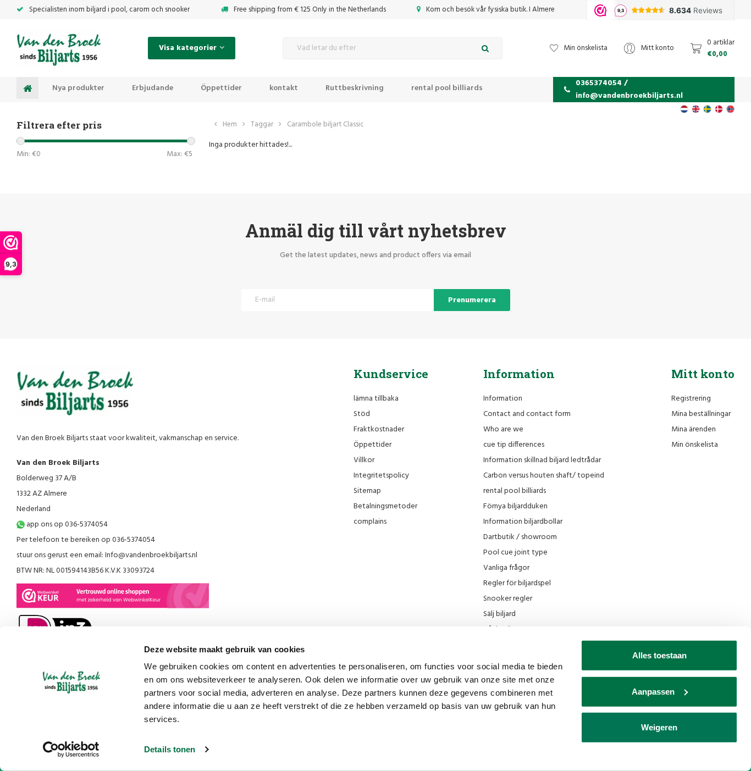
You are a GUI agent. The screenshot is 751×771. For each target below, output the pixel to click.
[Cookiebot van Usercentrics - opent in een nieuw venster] (71, 749)
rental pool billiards (447, 88)
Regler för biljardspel (517, 583)
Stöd (362, 414)
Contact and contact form (527, 414)
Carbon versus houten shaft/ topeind (543, 475)
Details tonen (169, 749)
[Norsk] (730, 109)
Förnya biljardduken (515, 506)
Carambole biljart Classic (325, 124)
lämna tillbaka (376, 398)
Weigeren (659, 727)
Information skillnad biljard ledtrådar (542, 460)
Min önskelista (694, 445)
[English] (696, 109)
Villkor (364, 460)
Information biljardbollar (522, 521)
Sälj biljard (499, 614)
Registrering (691, 398)
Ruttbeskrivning (354, 88)
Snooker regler (507, 598)
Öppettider (221, 88)
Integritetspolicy (381, 475)
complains (370, 521)
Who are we (503, 429)
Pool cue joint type (515, 552)
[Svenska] (707, 109)
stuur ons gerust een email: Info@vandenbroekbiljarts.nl (106, 555)
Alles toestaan (659, 655)
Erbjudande (152, 88)
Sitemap (367, 491)
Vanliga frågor (506, 568)
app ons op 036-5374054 (66, 524)
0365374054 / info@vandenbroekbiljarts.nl (629, 89)
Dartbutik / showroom (520, 537)
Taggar (262, 124)
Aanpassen (653, 691)
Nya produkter (78, 88)
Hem (230, 124)
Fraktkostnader (379, 429)
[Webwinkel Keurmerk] (112, 596)
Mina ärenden (693, 429)
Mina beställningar (701, 414)
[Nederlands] (684, 109)
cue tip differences (513, 445)
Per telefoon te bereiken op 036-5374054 (85, 540)
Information (502, 398)
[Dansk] (719, 109)
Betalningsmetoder (385, 506)
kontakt (283, 88)
